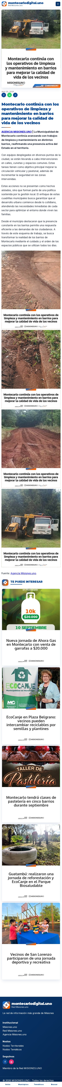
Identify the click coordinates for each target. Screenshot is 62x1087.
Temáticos (39, 1084)
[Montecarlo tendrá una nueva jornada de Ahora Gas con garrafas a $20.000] (31, 627)
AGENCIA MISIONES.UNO (16, 131)
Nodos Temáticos (12, 1049)
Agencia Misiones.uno (23, 573)
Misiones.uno (10, 1027)
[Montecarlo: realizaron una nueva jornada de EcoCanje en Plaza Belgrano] (31, 705)
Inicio (7, 1084)
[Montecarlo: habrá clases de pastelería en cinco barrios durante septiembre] (31, 784)
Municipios (23, 1084)
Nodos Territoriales (13, 1045)
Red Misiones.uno (12, 1030)
